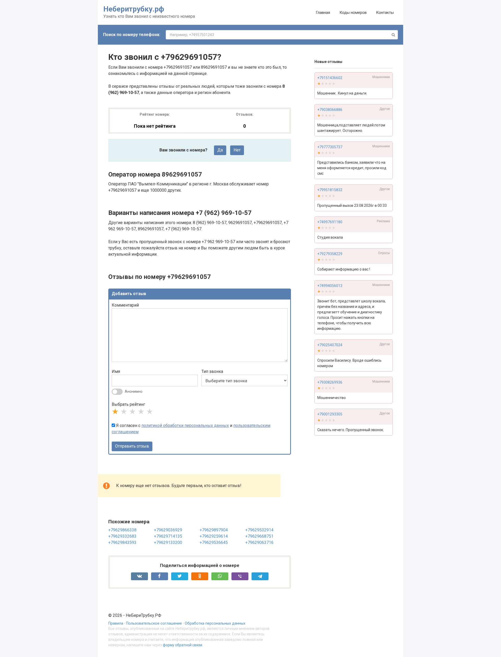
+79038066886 (329, 110)
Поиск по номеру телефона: (131, 34)
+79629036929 (168, 529)
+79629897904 (214, 529)
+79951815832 (329, 190)
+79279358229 (329, 254)
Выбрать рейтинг (128, 404)
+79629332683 (122, 536)
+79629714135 (168, 536)
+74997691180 (329, 222)
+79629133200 (168, 542)
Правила (115, 623)
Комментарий (125, 305)
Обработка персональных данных (215, 623)
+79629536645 (214, 542)
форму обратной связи (182, 645)
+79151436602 (329, 78)
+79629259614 (214, 536)
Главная (323, 12)
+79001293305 (329, 414)
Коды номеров (353, 12)
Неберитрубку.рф (133, 9)
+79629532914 (259, 529)
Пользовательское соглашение (154, 623)
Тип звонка (212, 371)
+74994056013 (329, 286)
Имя (116, 371)
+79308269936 (329, 382)
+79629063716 (259, 542)
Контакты (385, 12)
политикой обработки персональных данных (185, 425)
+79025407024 (329, 345)
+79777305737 (329, 147)
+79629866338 (122, 529)
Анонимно (133, 391)
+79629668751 (259, 536)
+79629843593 (122, 542)
